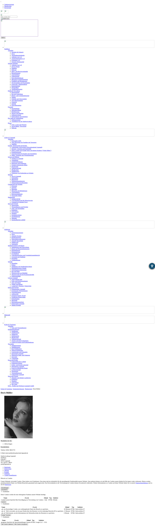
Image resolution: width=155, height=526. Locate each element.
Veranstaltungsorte (16, 373)
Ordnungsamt (15, 76)
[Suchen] (5, 19)
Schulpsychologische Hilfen (19, 165)
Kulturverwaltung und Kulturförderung (22, 342)
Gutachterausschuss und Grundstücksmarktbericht (25, 255)
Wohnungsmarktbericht (18, 181)
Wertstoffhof (15, 87)
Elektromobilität (16, 276)
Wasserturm (14, 371)
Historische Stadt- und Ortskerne (20, 355)
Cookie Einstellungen (10, 475)
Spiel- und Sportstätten (17, 208)
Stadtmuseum (15, 336)
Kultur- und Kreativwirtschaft (19, 365)
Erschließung (15, 253)
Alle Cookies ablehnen (7, 524)
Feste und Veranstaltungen (18, 328)
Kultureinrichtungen (18, 389)
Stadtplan (14, 68)
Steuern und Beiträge (17, 113)
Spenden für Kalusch (17, 52)
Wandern (14, 213)
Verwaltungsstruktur (17, 100)
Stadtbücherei (15, 171)
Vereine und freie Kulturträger (19, 341)
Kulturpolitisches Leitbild (18, 361)
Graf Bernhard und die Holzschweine (22, 200)
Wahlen (13, 97)
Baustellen (14, 258)
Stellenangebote (15, 120)
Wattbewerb (14, 242)
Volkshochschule (9, 4)
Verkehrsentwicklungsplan (18, 270)
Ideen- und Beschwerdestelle (19, 71)
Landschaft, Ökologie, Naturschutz (21, 286)
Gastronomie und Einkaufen (19, 352)
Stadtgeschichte (15, 199)
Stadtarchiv (14, 334)
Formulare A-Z (15, 60)
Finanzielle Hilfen (16, 195)
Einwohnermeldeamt (17, 78)
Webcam (13, 70)
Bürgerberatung (15, 73)
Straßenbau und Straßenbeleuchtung (21, 266)
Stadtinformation (16, 345)
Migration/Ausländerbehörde (19, 79)
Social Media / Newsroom (18, 126)
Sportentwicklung (16, 215)
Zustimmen (6, 491)
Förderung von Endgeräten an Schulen (22, 173)
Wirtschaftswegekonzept (18, 239)
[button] (79, 45)
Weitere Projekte (16, 305)
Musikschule (7, 6)
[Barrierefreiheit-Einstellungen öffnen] (152, 266)
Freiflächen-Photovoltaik (18, 297)
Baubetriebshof (15, 86)
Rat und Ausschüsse (17, 94)
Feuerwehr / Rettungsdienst (19, 84)
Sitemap (6, 470)
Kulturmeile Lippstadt (17, 374)
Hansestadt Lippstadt (17, 353)
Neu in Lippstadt (16, 176)
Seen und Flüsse (16, 282)
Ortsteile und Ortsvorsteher (19, 99)
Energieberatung (16, 292)
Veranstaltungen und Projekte (19, 207)
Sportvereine (15, 205)
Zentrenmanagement (17, 232)
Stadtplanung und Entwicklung (20, 247)
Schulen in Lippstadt (17, 158)
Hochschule (7, 8)
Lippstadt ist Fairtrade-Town (19, 202)
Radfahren (14, 210)
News (13, 54)
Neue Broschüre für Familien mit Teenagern (23, 142)
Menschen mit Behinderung (19, 191)
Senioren (14, 187)
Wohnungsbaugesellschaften (19, 183)
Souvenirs (14, 357)
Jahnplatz (14, 218)
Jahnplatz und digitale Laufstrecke (21, 378)
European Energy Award (18, 295)
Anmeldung (14, 160)
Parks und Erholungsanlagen (19, 281)
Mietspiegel (14, 179)
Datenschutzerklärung (142, 483)
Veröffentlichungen (16, 89)
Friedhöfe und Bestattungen (19, 81)
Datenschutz (7, 469)
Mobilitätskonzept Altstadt (18, 268)
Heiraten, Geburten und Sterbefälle (21, 149)
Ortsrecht (14, 102)
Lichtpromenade (16, 370)
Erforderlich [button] (4, 489)
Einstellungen (4, 487)
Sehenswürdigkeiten (17, 350)
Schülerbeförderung (17, 162)
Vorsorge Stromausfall (17, 62)
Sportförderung (15, 216)
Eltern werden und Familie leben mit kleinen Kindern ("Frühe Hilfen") (31, 150)
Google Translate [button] (5, 515)
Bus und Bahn (15, 271)
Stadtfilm (14, 144)
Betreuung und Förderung (18, 163)
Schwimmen (15, 212)
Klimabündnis (15, 299)
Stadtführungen (15, 347)
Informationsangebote (17, 302)
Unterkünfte (14, 358)
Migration (14, 189)
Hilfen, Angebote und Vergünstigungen (22, 155)
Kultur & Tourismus (6, 389)
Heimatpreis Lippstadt (17, 366)
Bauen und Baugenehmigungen (20, 249)
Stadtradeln (14, 244)
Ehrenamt (14, 186)
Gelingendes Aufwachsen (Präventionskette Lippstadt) (26, 147)
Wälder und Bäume (17, 284)
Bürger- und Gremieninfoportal (20, 95)
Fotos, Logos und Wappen (18, 124)
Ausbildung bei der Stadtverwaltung (21, 121)
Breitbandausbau (16, 237)
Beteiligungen (15, 112)
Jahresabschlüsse (16, 110)
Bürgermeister (15, 92)
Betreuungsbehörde (17, 194)
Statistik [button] (3, 502)
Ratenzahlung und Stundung (19, 116)
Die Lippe (14, 384)
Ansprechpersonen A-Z (18, 58)
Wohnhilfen (14, 178)
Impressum (7, 467)
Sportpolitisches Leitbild (18, 220)
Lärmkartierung (15, 260)
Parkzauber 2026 (16, 141)
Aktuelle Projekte (16, 236)
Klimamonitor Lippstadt (18, 289)
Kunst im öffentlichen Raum (19, 368)
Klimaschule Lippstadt (17, 303)
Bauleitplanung (15, 250)
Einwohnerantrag (16, 105)
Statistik (13, 104)
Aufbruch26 (14, 294)
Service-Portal (15, 66)
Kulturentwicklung (16, 363)
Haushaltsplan (15, 108)
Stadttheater (14, 331)
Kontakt (6, 472)
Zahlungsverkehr (16, 115)
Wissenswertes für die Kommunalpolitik (22, 274)
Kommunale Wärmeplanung (19, 291)
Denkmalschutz (15, 252)
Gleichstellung (15, 75)
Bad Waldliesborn (16, 349)
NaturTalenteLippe (16, 279)
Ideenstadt (14, 300)
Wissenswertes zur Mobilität (19, 273)
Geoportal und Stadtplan (18, 257)
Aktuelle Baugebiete (17, 241)
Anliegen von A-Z (16, 57)
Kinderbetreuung (16, 152)
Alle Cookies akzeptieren (20, 524)
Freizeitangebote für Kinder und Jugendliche (24, 153)
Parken (13, 265)
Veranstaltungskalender (18, 55)
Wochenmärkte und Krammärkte (20, 83)
